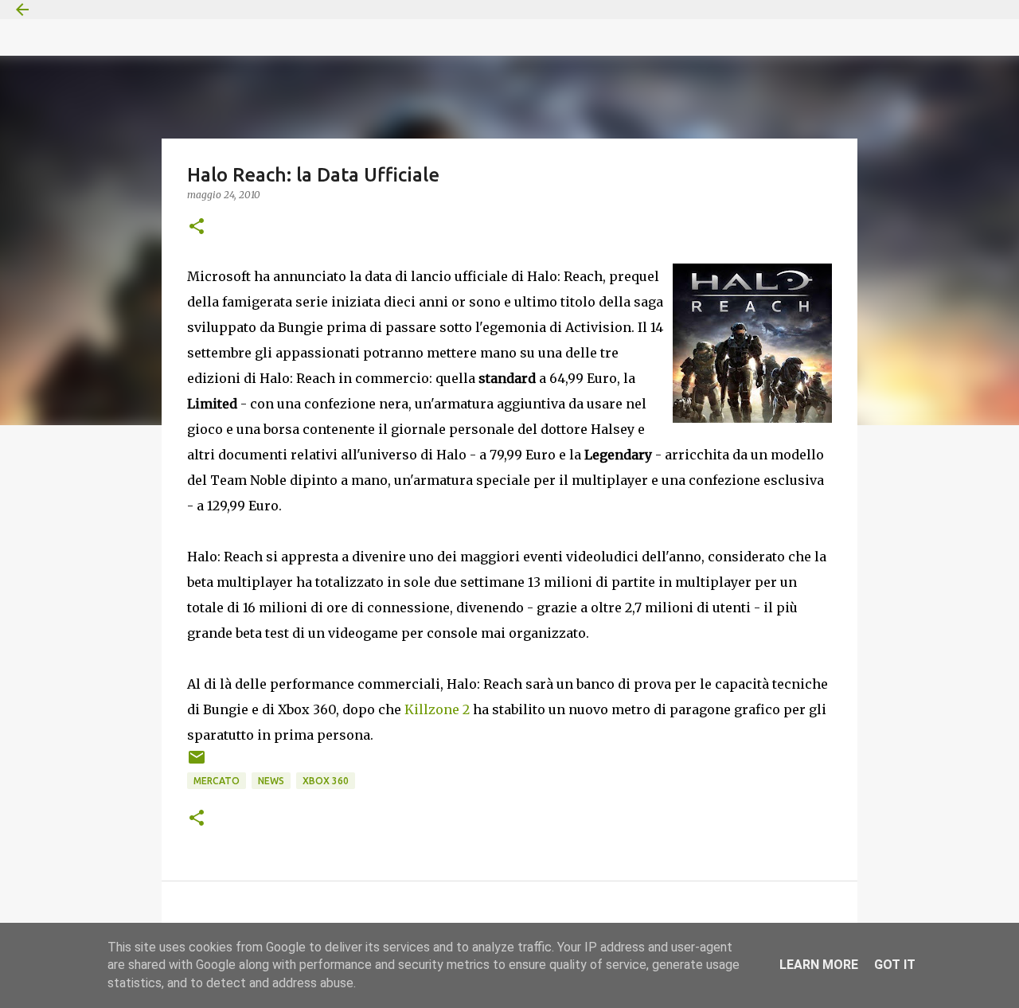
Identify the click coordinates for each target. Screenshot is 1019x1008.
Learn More (818, 964)
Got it (895, 964)
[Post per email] (196, 763)
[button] (196, 227)
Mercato (216, 781)
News (271, 781)
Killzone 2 (437, 709)
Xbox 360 (326, 781)
